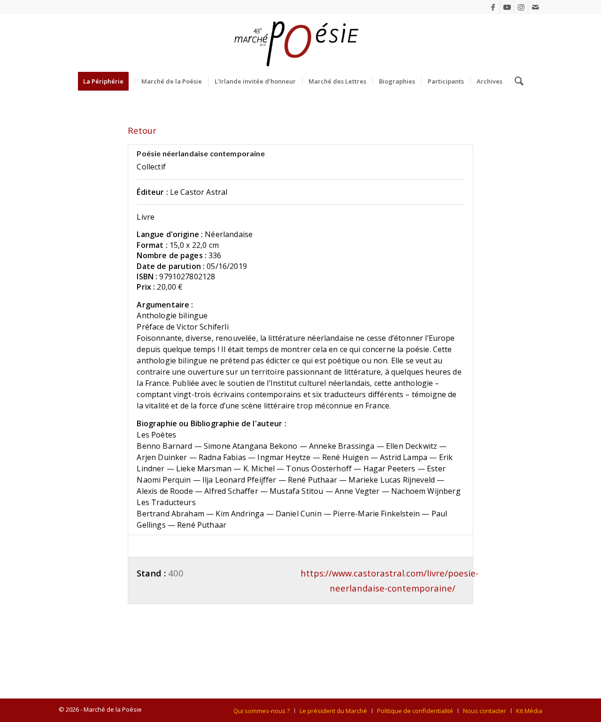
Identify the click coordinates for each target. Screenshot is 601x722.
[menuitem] (106, 81)
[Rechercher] (516, 81)
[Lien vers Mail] (535, 7)
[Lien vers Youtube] (507, 7)
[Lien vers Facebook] (493, 7)
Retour (142, 130)
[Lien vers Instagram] (521, 7)
